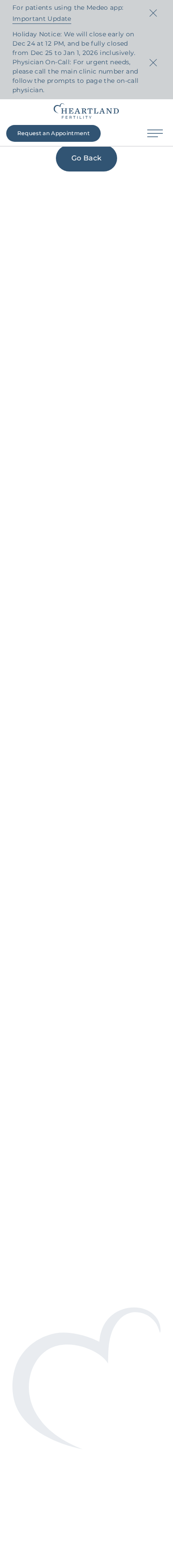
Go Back (86, 158)
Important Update (41, 19)
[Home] (86, 111)
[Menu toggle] (155, 133)
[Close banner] (153, 13)
